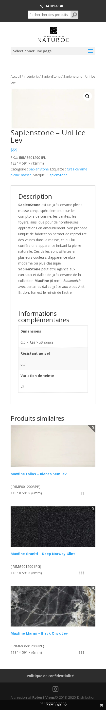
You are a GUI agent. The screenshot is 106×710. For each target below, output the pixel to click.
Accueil (16, 76)
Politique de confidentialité (50, 675)
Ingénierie (31, 76)
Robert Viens (43, 697)
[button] (87, 96)
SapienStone (51, 76)
